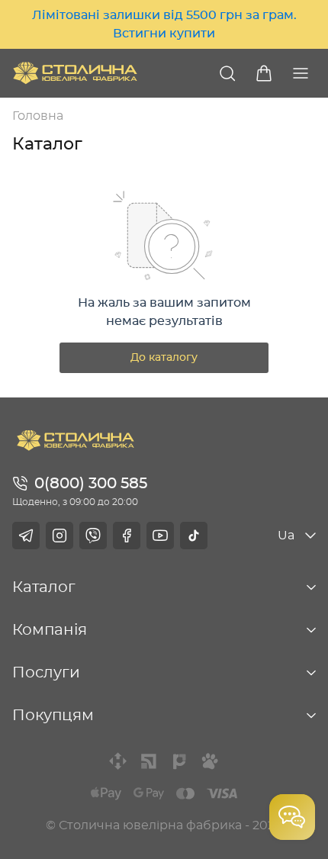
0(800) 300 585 (90, 483)
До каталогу (164, 357)
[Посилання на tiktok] (193, 535)
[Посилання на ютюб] (160, 535)
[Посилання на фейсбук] (126, 535)
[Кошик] (264, 73)
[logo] (75, 72)
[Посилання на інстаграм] (59, 535)
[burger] (300, 73)
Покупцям (53, 715)
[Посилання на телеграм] (26, 535)
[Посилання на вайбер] (93, 535)
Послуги (46, 672)
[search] (227, 73)
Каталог (44, 587)
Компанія (49, 630)
